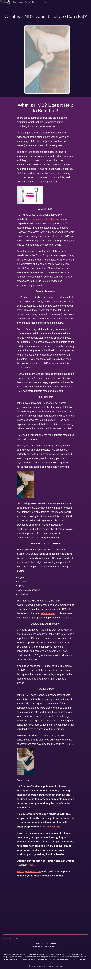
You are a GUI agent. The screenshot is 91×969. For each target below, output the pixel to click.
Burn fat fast (7, 938)
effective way (48, 613)
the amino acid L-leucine (45, 219)
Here (30, 865)
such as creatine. (50, 826)
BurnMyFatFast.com (29, 871)
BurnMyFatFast (8, 954)
